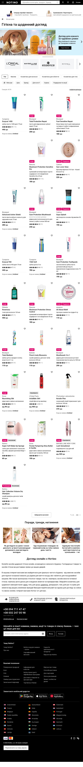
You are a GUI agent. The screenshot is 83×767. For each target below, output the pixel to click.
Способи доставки (50, 670)
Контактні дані (22, 619)
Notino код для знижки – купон (32, 648)
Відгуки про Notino (50, 654)
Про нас (6, 650)
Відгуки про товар (50, 667)
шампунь (44, 585)
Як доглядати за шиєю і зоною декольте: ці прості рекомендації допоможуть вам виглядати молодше (16, 549)
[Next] (81, 41)
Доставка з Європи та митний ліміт (31, 679)
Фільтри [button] (9, 83)
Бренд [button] (26, 83)
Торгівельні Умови (30, 683)
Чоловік (60, 634)
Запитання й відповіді (11, 682)
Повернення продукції (11, 667)
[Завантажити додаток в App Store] (41, 696)
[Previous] (1, 41)
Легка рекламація (50, 676)
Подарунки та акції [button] (60, 83)
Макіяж (13, 77)
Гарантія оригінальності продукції (49, 649)
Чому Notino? (8, 647)
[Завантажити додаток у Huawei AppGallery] (56, 696)
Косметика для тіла (70, 77)
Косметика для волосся (29, 77)
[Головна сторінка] (2, 19)
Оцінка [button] (46, 83)
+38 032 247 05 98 (14, 612)
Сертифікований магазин (29, 653)
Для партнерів (49, 673)
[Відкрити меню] (3, 3)
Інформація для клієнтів (29, 668)
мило (25, 585)
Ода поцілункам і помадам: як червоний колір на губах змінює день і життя (46, 548)
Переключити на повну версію (16, 748)
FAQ (4, 673)
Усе (5, 77)
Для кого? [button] (36, 83)
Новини (6, 676)
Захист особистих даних (50, 680)
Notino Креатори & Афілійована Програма (32, 673)
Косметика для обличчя (50, 77)
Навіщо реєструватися (11, 679)
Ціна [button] (18, 83)
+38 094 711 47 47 (14, 609)
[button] (35, 57)
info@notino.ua (8, 619)
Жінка (51, 634)
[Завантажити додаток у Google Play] (26, 696)
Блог (5, 670)
